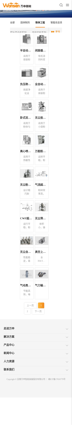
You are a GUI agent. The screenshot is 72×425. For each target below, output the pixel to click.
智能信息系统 (58, 22)
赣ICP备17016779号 (56, 379)
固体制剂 (25, 22)
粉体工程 (40, 22)
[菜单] (67, 5)
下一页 (38, 311)
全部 (12, 22)
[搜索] (61, 5)
